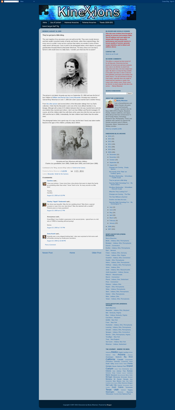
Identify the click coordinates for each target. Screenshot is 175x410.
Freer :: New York (111, 322)
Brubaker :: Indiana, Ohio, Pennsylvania (118, 243)
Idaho (131, 369)
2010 (110, 149)
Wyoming (130, 392)
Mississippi (124, 377)
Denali (117, 363)
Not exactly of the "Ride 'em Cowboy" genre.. (118, 172)
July (111, 207)
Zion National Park (125, 394)
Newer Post (47, 253)
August (112, 165)
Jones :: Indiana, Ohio (113, 267)
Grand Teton (118, 369)
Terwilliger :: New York (113, 337)
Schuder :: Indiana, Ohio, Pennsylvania (118, 329)
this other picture (51, 104)
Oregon (130, 383)
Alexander (50, 174)
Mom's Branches (111, 238)
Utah (116, 389)
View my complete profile (114, 129)
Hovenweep (125, 369)
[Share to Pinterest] (83, 171)
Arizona (121, 354)
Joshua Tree (121, 371)
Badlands (119, 357)
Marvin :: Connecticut (112, 277)
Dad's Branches (111, 308)
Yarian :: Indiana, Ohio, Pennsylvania (117, 299)
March (112, 218)
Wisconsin (120, 392)
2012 (110, 144)
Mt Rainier (118, 379)
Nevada (125, 379)
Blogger (109, 405)
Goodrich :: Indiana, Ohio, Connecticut (118, 257)
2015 (110, 136)
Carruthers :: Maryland (113, 317)
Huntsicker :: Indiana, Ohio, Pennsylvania (119, 325)
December (113, 154)
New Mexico (117, 381)
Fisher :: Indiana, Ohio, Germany (116, 253)
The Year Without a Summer (118, 197)
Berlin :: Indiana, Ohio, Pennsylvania (117, 240)
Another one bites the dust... (118, 199)
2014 (110, 139)
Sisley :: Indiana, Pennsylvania (115, 289)
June (111, 210)
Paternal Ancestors (89, 23)
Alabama (108, 352)
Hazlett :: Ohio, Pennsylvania (115, 260)
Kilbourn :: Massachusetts (114, 274)
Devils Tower (123, 363)
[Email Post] (71, 171)
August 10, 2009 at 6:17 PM (56, 210)
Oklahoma (124, 383)
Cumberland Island (127, 361)
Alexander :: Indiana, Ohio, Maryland (117, 310)
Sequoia (119, 385)
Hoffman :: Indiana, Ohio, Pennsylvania (118, 265)
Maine (108, 375)
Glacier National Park (119, 366)
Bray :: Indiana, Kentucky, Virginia (116, 315)
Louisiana (130, 373)
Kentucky (108, 373)
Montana (109, 379)
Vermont (123, 390)
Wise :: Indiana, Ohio (112, 296)
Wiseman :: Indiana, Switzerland (116, 344)
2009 (110, 152)
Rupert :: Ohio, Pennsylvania (115, 286)
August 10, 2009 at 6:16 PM (56, 195)
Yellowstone (109, 394)
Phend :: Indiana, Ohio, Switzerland (117, 279)
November (113, 157)
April (111, 215)
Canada (120, 359)
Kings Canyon (116, 373)
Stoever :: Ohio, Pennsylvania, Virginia (118, 334)
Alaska (114, 352)
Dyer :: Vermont (111, 250)
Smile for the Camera (61, 174)
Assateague (109, 357)
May (111, 212)
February (113, 220)
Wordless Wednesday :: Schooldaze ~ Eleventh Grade (120, 188)
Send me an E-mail (112, 54)
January (112, 223)
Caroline (50, 180)
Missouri (130, 377)
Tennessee (129, 387)
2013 (110, 141)
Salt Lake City (111, 385)
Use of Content (55, 23)
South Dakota (117, 387)
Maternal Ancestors (72, 23)
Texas (109, 389)
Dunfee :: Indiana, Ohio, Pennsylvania (118, 248)
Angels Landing (123, 352)
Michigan (109, 377)
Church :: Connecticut (113, 245)
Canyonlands (129, 359)
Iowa (114, 371)
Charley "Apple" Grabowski (56, 201)
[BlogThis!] (77, 171)
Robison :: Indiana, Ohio (113, 284)
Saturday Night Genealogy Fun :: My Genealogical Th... (121, 203)
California (110, 359)
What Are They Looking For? (118, 191)
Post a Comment (50, 245)
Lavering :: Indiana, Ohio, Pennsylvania (118, 327)
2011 (109, 147)
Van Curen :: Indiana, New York (116, 342)
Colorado (117, 361)
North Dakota (114, 383)
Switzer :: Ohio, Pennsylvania (115, 294)
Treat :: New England (112, 339)
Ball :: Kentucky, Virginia (113, 312)
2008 (110, 226)
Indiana (108, 371)
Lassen (124, 373)
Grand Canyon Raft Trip (50, 26)
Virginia (130, 390)
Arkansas (130, 354)
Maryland (114, 375)
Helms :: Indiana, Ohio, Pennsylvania (117, 262)
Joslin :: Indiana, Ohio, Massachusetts (118, 270)
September (113, 162)
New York (126, 381)
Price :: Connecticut (112, 282)
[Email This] (75, 171)
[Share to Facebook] (81, 171)
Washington (110, 392)
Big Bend (128, 357)
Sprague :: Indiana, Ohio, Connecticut (118, 332)
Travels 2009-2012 (106, 23)
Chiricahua (109, 361)
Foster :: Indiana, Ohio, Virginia (116, 255)
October (112, 160)
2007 (110, 229)
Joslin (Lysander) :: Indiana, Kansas (117, 272)
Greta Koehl (51, 233)
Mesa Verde (129, 375)
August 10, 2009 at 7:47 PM (56, 227)
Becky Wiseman (122, 100)
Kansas (130, 371)
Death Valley (110, 363)
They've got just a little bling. (118, 180)
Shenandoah (126, 385)
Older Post (96, 253)
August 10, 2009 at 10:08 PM (56, 241)
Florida (130, 363)
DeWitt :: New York (112, 320)
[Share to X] (79, 171)
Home (45, 23)
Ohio (119, 383)
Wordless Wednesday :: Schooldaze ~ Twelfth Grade (120, 176)
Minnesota (116, 377)
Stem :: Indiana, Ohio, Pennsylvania (117, 291)
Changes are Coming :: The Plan (119, 194)
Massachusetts (121, 375)
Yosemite (116, 394)
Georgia (109, 366)
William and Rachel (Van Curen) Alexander (67, 97)
